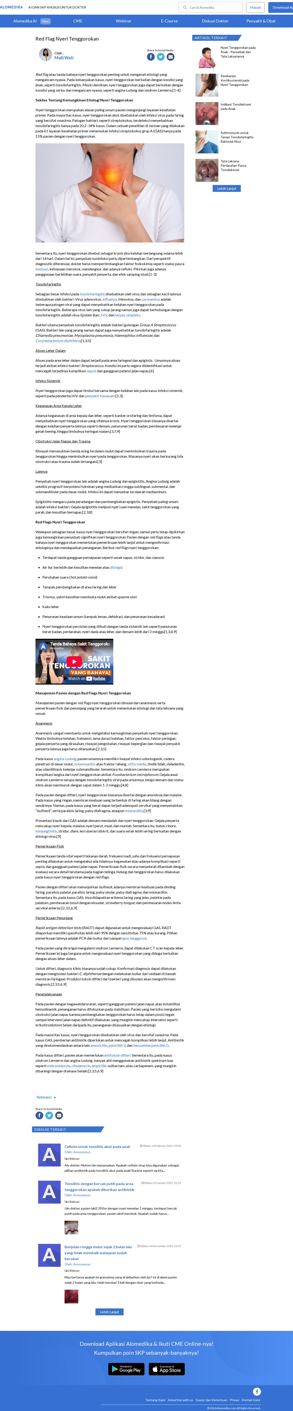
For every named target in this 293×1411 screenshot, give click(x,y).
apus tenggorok (134, 938)
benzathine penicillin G (151, 1045)
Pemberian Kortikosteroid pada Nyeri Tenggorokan (235, 80)
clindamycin (80, 1065)
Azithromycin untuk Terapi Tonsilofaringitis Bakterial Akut (237, 137)
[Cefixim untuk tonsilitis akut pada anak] (49, 1165)
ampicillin (99, 1065)
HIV (104, 315)
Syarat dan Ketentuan (211, 1400)
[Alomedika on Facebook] (181, 1392)
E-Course (169, 20)
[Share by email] (171, 57)
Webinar (123, 20)
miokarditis (134, 810)
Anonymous (81, 1152)
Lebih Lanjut (226, 188)
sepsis (91, 371)
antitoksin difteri (117, 1055)
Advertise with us (180, 1400)
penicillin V (117, 1045)
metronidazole (58, 1065)
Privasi (234, 1400)
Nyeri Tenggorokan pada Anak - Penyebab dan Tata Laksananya (238, 52)
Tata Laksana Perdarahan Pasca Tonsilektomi (233, 165)
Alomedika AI (25, 20)
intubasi (41, 269)
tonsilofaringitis (92, 294)
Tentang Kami (155, 1400)
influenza (110, 299)
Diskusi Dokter (215, 20)
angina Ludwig (65, 758)
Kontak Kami (251, 1400)
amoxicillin (98, 1045)
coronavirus (150, 299)
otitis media (137, 764)
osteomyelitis (84, 764)
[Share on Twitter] (161, 57)
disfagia (116, 567)
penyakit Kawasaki (100, 396)
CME (77, 20)
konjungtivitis (46, 831)
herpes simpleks (127, 315)
